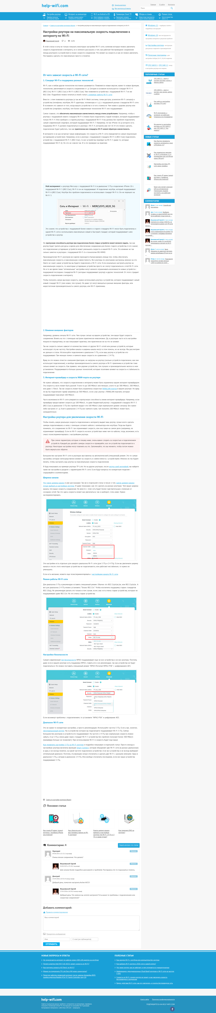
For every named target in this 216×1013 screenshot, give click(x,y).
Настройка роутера (156, 45)
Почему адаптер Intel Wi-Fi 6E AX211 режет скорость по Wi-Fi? (66, 964)
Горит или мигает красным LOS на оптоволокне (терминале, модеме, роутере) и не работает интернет (163, 191)
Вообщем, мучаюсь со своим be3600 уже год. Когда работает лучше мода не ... (162, 214)
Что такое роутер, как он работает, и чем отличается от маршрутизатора (142, 968)
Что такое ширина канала (53, 483)
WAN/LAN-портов (109, 389)
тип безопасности (68, 660)
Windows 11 (153, 25)
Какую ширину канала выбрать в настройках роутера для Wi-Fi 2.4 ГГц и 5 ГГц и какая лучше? (103, 834)
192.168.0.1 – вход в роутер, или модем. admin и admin (163, 92)
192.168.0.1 (153, 65)
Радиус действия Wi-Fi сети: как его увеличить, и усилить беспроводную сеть (144, 983)
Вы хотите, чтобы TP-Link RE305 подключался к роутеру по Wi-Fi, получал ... (158, 243)
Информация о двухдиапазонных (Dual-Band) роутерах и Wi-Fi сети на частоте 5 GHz (145, 973)
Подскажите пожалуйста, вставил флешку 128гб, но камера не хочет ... (162, 261)
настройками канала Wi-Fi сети (105, 574)
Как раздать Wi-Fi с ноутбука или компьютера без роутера (137, 960)
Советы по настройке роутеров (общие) (62, 26)
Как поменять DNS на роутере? (126, 832)
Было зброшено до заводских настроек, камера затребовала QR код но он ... (158, 252)
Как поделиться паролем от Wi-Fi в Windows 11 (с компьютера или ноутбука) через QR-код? (163, 155)
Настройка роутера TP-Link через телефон (162, 165)
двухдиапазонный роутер (53, 731)
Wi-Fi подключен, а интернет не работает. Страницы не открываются (163, 115)
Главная (153, 5)
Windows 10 (153, 35)
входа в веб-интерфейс (119, 467)
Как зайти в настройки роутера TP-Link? (162, 103)
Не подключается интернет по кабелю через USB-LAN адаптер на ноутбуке (71, 960)
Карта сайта (145, 1000)
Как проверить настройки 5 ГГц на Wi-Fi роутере (63, 745)
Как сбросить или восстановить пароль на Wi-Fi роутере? (78, 833)
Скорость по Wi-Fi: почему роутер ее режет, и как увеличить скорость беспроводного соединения (141, 978)
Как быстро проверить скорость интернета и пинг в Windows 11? (163, 143)
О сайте (162, 5)
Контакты (171, 5)
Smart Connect (83, 748)
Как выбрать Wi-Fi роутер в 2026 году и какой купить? (136, 964)
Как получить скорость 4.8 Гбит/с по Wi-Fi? (58, 968)
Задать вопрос (120, 5)
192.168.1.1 (163, 65)
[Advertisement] (91, 65)
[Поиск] (171, 8)
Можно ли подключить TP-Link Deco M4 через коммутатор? (65, 972)
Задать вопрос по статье (128, 845)
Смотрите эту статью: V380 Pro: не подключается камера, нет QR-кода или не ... (159, 224)
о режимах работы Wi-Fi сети (99, 95)
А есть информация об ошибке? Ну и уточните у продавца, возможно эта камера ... (159, 233)
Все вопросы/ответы (123, 9)
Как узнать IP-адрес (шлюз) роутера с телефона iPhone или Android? (53, 833)
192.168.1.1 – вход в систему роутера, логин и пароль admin (163, 81)
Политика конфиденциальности (163, 1000)
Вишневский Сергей (52, 41)
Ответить (133, 851)
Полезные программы (157, 55)
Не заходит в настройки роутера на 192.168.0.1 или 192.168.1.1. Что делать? (162, 127)
